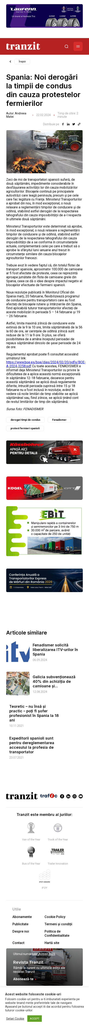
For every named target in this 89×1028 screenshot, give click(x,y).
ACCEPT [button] (34, 1018)
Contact (18, 943)
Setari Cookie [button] (15, 1019)
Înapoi (22, 61)
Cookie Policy (54, 917)
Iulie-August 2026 (43, 954)
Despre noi (20, 931)
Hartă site (51, 943)
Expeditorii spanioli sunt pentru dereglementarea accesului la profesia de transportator (31, 745)
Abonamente (22, 917)
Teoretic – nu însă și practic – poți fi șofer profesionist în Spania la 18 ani (34, 713)
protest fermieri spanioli (25, 428)
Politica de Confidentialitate (56, 933)
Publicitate (20, 924)
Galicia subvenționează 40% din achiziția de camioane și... (54, 681)
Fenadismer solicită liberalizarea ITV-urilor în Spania (55, 649)
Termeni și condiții (58, 924)
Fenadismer (59, 419)
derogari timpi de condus (25, 419)
